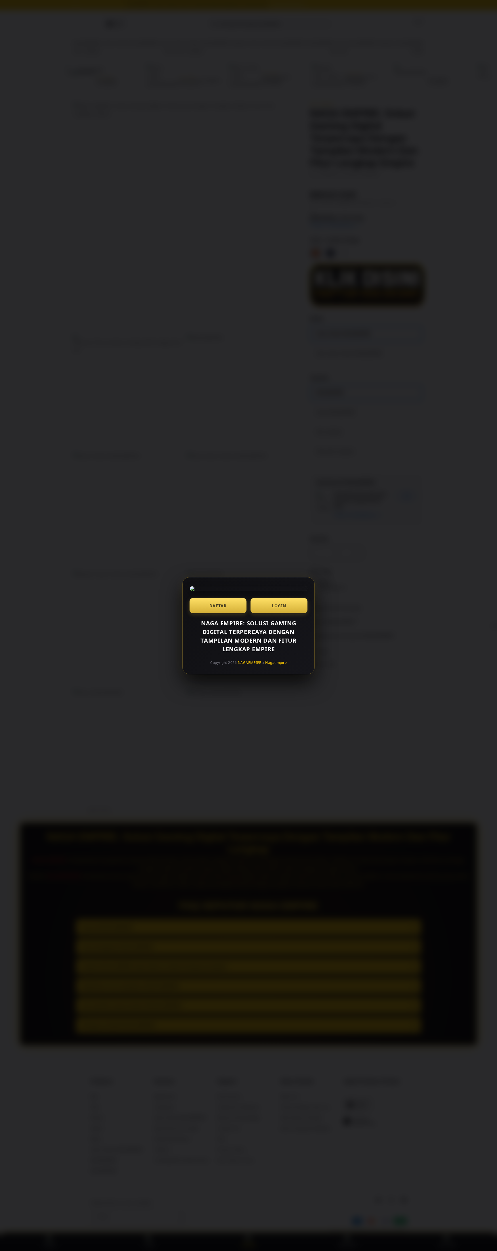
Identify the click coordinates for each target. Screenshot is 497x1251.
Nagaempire (276, 662)
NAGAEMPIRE (249, 662)
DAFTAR (218, 605)
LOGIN (279, 605)
